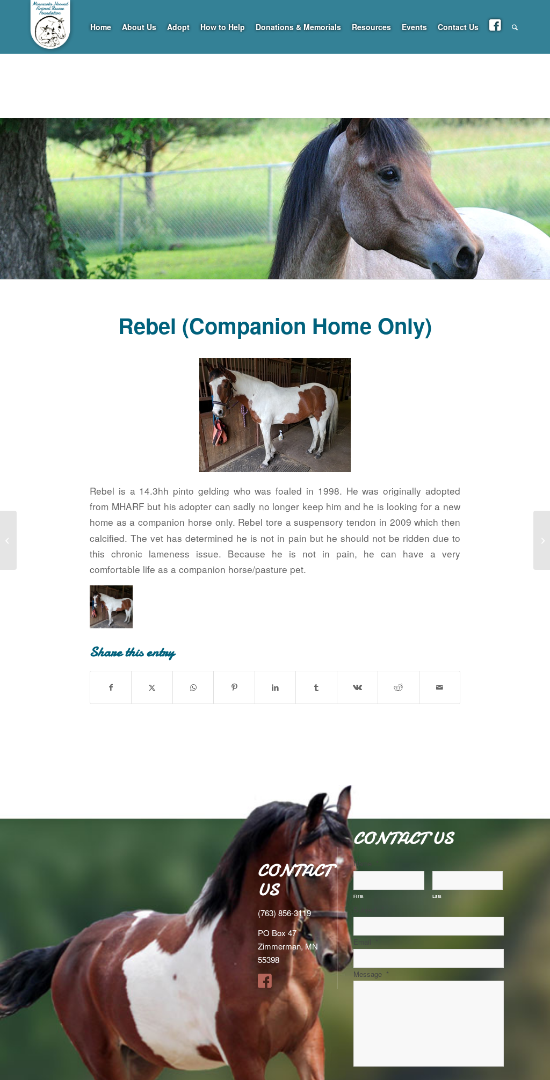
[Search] (514, 27)
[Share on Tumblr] (316, 687)
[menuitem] (101, 27)
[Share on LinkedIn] (275, 687)
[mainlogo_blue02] (51, 53)
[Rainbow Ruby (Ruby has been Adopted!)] (8, 540)
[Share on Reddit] (398, 687)
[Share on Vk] (357, 687)
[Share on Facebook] (110, 687)
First (358, 896)
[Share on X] (152, 687)
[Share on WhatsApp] (193, 687)
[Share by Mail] (439, 687)
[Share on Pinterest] (234, 687)
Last (437, 896)
